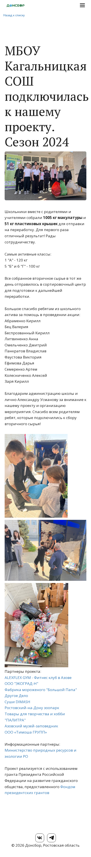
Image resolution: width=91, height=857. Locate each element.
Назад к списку (14, 15)
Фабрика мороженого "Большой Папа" (41, 689)
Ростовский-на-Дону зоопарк (32, 707)
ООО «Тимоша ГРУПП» (26, 732)
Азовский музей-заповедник (31, 725)
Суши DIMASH (17, 701)
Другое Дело (16, 695)
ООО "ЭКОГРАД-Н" (21, 683)
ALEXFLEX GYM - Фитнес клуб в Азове (38, 677)
